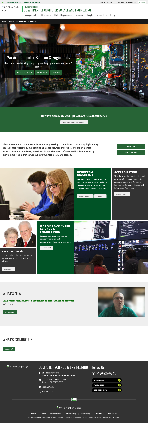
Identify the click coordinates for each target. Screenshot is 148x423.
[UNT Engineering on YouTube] (101, 373)
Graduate (45, 15)
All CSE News (9, 312)
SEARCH (143, 2)
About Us (101, 15)
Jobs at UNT (99, 414)
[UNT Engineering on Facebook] (93, 373)
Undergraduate (30, 15)
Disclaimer (60, 417)
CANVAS (109, 2)
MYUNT (102, 2)
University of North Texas (30, 2)
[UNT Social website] (114, 373)
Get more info (100, 390)
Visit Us (55, 73)
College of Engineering (31, 7)
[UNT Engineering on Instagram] (106, 373)
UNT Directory (71, 414)
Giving (112, 15)
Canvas (43, 414)
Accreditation (121, 194)
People (90, 15)
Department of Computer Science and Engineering (57, 10)
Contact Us (130, 147)
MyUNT (33, 414)
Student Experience (62, 15)
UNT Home (116, 417)
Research (79, 15)
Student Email (55, 414)
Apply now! (99, 380)
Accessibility (112, 414)
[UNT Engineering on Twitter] (97, 373)
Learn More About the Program (74, 122)
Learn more (46, 248)
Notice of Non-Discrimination (73, 417)
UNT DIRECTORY (131, 2)
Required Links (107, 417)
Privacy (85, 417)
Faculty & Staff (130, 153)
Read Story (7, 269)
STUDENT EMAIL (119, 2)
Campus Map (85, 414)
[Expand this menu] (38, 15)
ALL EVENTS (8, 349)
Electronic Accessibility (95, 417)
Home (4, 22)
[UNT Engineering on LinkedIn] (110, 373)
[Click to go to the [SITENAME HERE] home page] (11, 9)
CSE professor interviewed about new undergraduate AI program (38, 300)
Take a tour (99, 385)
